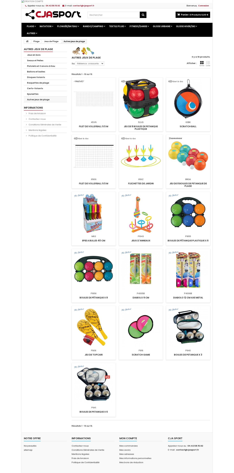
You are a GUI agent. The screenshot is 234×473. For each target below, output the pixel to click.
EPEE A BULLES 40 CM (93, 240)
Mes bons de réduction (131, 462)
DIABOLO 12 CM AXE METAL (188, 297)
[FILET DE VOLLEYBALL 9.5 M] (93, 99)
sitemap (28, 449)
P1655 (188, 236)
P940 (188, 350)
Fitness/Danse (138, 26)
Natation (45, 26)
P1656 (93, 293)
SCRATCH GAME (141, 354)
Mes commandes (128, 445)
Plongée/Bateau (67, 26)
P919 (141, 350)
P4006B (188, 293)
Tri (73, 63)
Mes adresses (126, 454)
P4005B (141, 293)
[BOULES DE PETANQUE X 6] (93, 384)
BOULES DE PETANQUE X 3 (188, 354)
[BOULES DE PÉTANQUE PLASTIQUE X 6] (188, 213)
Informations (33, 108)
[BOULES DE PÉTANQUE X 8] (93, 270)
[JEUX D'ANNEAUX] (141, 213)
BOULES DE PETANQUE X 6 (94, 412)
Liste (208, 65)
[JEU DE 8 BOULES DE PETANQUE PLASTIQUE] (141, 99)
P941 (93, 407)
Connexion (203, 5)
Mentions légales (37, 130)
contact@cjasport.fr (187, 449)
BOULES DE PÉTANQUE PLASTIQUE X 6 (188, 240)
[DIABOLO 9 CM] (141, 270)
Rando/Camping (93, 26)
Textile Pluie (116, 26)
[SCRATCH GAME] (141, 327)
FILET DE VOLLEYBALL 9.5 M (93, 126)
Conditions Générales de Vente (44, 124)
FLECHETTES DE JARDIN (141, 183)
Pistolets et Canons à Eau (41, 66)
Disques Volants (36, 77)
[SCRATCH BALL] (188, 99)
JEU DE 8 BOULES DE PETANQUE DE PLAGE (188, 184)
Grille (201, 65)
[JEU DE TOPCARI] (93, 327)
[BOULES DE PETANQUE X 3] (188, 327)
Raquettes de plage (38, 82)
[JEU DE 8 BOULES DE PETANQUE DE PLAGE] (188, 156)
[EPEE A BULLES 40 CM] (93, 213)
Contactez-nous (37, 119)
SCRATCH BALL (188, 126)
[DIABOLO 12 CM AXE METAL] (188, 270)
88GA (188, 179)
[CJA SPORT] (53, 14)
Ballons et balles (36, 71)
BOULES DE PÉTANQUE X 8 (94, 297)
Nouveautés (30, 445)
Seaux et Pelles (35, 60)
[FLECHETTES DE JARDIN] (141, 156)
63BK (188, 122)
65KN (93, 179)
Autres (31, 33)
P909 (93, 350)
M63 (94, 236)
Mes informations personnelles (135, 458)
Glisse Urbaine (161, 26)
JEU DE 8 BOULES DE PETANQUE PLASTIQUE (141, 127)
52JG (140, 122)
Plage (30, 26)
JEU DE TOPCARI (94, 354)
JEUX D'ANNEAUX (140, 240)
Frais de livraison (37, 113)
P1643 (141, 236)
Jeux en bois (33, 54)
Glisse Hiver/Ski (185, 26)
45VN (93, 122)
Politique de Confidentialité (42, 135)
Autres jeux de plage (38, 99)
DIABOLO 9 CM (141, 297)
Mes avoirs (125, 449)
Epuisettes (32, 93)
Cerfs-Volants (35, 88)
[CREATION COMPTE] (117, 1)
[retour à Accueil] (27, 41)
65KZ (140, 179)
